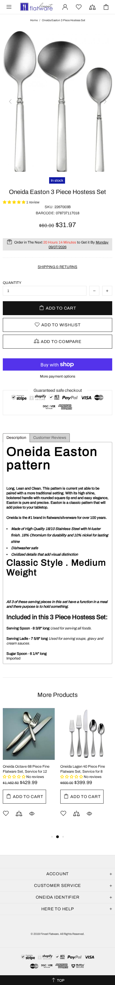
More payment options (57, 376)
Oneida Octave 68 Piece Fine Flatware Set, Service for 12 (26, 769)
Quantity (12, 283)
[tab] (16, 437)
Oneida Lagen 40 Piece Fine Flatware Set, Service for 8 (82, 769)
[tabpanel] (29, 770)
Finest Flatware (36, 7)
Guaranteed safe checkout (57, 390)
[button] (14, 202)
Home (34, 20)
